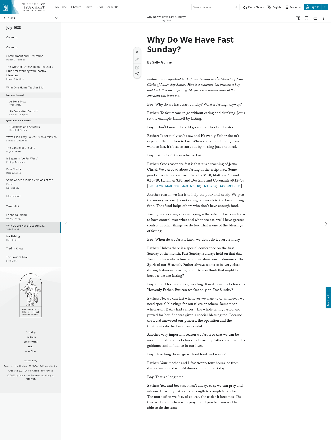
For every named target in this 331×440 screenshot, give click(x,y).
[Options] (323, 18)
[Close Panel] (56, 18)
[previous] (66, 224)
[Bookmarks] (306, 18)
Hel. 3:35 (209, 186)
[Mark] (137, 60)
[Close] (137, 52)
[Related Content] (315, 18)
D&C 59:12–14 (229, 186)
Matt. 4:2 (172, 186)
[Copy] (137, 67)
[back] (5, 18)
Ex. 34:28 (155, 186)
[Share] (137, 74)
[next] (325, 224)
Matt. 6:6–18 (190, 186)
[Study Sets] (298, 18)
